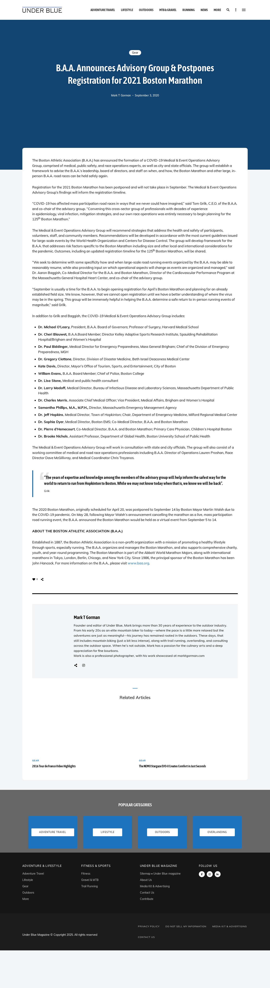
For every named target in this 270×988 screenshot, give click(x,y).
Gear (135, 52)
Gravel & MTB (90, 880)
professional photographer (114, 656)
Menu (244, 10)
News (204, 10)
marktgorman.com (191, 656)
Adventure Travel (103, 10)
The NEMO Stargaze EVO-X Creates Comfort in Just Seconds (172, 766)
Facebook (202, 874)
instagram (210, 874)
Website (76, 665)
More (217, 10)
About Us (146, 880)
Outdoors (146, 10)
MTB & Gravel (168, 10)
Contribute (146, 899)
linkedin (218, 874)
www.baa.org (138, 563)
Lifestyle (127, 10)
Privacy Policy (149, 926)
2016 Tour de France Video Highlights (54, 766)
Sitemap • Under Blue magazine (160, 873)
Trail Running (89, 886)
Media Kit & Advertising (155, 886)
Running (188, 10)
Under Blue (114, 625)
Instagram (84, 665)
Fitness (85, 873)
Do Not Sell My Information (185, 926)
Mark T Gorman (121, 95)
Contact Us (147, 892)
